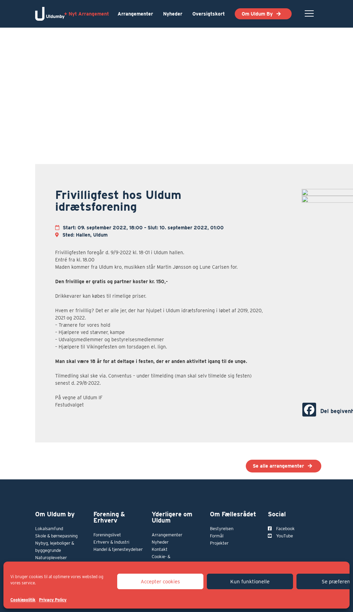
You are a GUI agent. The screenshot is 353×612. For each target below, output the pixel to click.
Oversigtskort (208, 14)
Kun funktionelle (250, 581)
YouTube (284, 535)
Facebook (285, 528)
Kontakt (160, 549)
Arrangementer (135, 14)
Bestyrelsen (221, 528)
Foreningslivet (107, 534)
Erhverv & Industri (111, 542)
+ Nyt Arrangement (86, 14)
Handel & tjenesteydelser (118, 549)
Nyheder (172, 14)
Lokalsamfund (49, 528)
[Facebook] (309, 410)
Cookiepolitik (23, 599)
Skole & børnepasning (56, 535)
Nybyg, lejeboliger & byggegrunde (54, 547)
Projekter (219, 543)
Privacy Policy (53, 599)
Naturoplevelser (51, 557)
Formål (216, 535)
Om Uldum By (257, 14)
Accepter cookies (160, 581)
